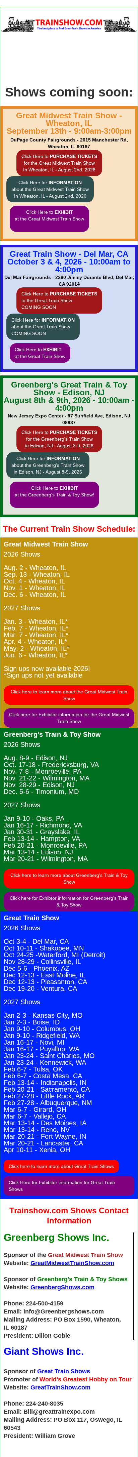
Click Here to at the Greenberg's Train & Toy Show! (54, 491)
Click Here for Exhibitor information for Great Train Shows (62, 1186)
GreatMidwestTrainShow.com (72, 1263)
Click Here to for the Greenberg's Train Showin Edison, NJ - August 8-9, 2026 (59, 439)
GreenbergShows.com (62, 1287)
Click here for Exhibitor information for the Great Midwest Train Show (69, 718)
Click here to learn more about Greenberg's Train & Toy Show (69, 879)
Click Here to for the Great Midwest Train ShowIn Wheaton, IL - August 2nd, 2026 (59, 163)
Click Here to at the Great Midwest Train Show (49, 215)
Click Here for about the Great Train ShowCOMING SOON (43, 326)
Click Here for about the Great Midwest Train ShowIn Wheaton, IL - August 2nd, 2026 (50, 189)
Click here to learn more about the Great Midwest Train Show (69, 695)
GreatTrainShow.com (60, 1387)
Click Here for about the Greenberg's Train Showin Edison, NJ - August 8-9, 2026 (47, 465)
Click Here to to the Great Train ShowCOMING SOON (59, 300)
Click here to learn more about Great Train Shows (61, 1166)
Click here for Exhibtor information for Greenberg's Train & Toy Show (69, 901)
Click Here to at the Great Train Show (40, 353)
